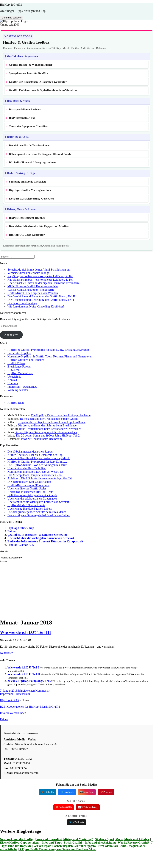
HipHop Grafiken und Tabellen (25, 359)
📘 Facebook (67, 792)
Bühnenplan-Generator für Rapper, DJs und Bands (40, 154)
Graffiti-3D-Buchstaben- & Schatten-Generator (38, 81)
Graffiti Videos (16, 363)
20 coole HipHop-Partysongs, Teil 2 (29, 680)
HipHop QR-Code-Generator (27, 234)
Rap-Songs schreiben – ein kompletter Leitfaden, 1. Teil (40, 279)
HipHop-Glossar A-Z (20, 544)
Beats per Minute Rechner (25, 109)
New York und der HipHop (17, 839)
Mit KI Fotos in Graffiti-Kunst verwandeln (32, 286)
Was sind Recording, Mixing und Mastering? (64, 839)
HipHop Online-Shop (20, 373)
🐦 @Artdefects (76, 822)
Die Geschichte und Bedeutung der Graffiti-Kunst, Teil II (41, 296)
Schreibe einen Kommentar (33, 690)
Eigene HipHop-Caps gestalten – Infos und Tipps (31, 842)
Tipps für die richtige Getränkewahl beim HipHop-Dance (51, 422)
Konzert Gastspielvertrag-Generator (31, 198)
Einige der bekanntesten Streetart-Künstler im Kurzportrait (45, 541)
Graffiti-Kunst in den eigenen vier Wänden (32, 293)
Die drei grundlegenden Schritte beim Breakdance (47, 425)
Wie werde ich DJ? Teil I (23, 667)
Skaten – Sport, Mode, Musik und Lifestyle (122, 839)
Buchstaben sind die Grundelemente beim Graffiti (49, 418)
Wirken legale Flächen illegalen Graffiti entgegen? (64, 845)
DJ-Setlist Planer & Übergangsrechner (32, 162)
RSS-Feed (13, 369)
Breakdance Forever (19, 366)
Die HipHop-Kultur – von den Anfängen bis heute (60, 415)
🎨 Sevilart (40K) (64, 807)
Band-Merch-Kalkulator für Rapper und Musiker (39, 226)
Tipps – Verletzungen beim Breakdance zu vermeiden (49, 428)
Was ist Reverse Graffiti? (133, 842)
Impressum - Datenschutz (22, 386)
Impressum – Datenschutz (15, 694)
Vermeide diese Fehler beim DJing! (28, 272)
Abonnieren (11, 334)
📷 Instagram (86, 792)
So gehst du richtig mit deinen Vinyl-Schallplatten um (38, 269)
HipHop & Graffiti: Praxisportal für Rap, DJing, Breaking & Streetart (48, 349)
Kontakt (12, 380)
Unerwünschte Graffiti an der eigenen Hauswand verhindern (43, 283)
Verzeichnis (14, 376)
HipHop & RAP (9, 700)
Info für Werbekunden (13, 713)
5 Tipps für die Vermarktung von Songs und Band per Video (57, 849)
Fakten (11, 531)
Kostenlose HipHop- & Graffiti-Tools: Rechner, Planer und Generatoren (49, 356)
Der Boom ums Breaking (22, 303)
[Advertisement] (76, 589)
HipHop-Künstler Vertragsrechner (30, 190)
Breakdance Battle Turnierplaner (29, 145)
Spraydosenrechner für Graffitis (28, 73)
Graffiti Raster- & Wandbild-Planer (30, 64)
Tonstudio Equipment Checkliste (28, 126)
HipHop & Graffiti (11, 4)
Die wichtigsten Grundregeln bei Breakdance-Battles (46, 432)
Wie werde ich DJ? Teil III (25, 632)
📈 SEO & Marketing (88, 807)
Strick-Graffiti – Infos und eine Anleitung (90, 842)
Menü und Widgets (11, 17)
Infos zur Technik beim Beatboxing (42, 438)
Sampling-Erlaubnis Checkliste (27, 181)
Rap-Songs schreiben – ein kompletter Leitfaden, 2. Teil (40, 276)
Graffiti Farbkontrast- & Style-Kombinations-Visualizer (43, 90)
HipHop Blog (15, 402)
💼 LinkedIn (47, 792)
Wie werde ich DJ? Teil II (23, 674)
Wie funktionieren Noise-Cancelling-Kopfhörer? (35, 306)
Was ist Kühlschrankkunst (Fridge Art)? (30, 289)
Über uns (12, 383)
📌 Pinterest (106, 792)
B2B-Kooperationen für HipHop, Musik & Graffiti (30, 706)
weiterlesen (6, 652)
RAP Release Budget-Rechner (27, 217)
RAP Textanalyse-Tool (22, 117)
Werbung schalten (18, 390)
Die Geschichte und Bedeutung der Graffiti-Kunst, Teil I (40, 299)
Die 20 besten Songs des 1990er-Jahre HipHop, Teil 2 (48, 435)
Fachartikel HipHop (19, 353)
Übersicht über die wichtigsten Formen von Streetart (40, 538)
